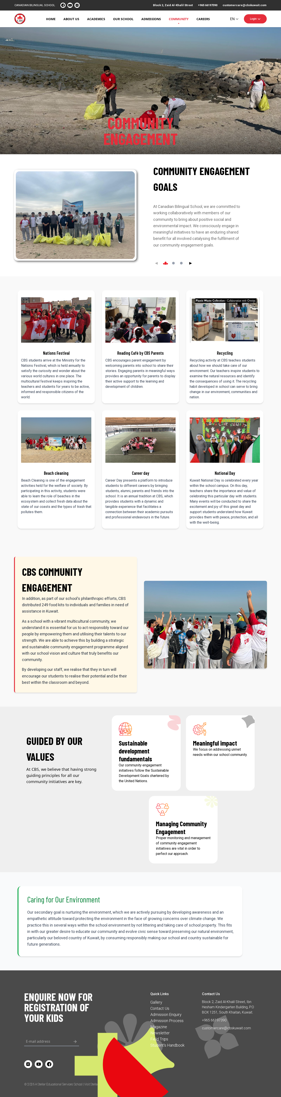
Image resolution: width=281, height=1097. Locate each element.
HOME (51, 19)
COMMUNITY (179, 19)
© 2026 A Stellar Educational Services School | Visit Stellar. (61, 1084)
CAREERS (203, 19)
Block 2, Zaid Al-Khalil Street (173, 5)
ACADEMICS (96, 19)
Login (253, 18)
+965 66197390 (207, 5)
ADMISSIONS (151, 19)
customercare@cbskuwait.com (245, 5)
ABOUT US (71, 19)
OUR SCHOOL (123, 19)
